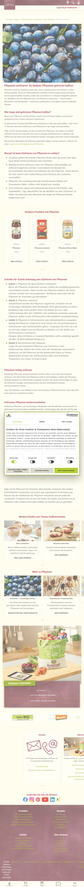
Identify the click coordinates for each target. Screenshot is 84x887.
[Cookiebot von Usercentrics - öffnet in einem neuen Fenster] (68, 415)
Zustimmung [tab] (17, 422)
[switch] (32, 461)
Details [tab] (42, 422)
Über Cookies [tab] (67, 422)
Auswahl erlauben (42, 470)
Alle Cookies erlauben (66, 470)
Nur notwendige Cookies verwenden (17, 470)
